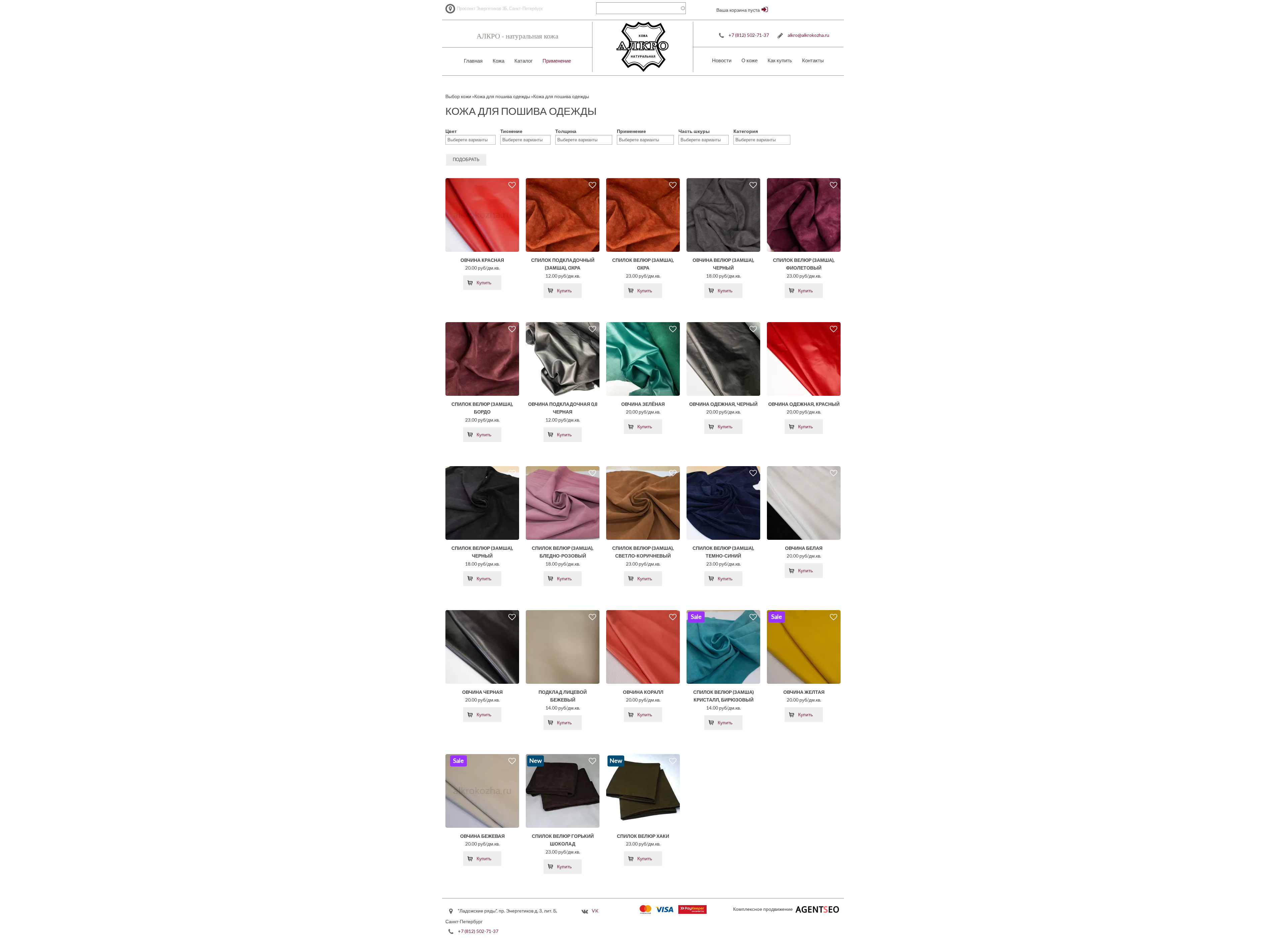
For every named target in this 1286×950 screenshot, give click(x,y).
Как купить (780, 60)
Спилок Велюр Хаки (643, 836)
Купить (484, 282)
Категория (745, 131)
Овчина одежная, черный (723, 404)
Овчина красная (482, 260)
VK (595, 911)
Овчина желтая (804, 692)
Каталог (523, 61)
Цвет (451, 131)
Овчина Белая (804, 548)
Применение (557, 61)
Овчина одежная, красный (804, 404)
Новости (721, 60)
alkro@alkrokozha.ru (808, 35)
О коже (749, 60)
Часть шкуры (694, 131)
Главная (473, 61)
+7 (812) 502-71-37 (748, 35)
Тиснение (511, 131)
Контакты (813, 60)
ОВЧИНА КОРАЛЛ (643, 692)
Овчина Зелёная (643, 404)
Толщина (565, 131)
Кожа (498, 61)
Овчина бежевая (482, 836)
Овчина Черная (482, 692)
